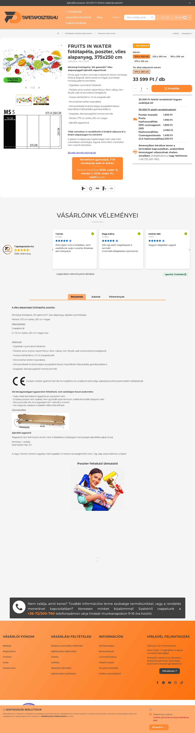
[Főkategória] (58, 33)
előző (176, 33)
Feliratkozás (168, 671)
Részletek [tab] (77, 296)
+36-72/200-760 (41, 614)
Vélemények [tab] (116, 296)
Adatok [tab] (96, 296)
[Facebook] (157, 683)
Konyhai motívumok (106, 33)
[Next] (60, 100)
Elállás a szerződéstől (110, 673)
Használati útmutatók (78, 17)
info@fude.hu (159, 155)
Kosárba (173, 88)
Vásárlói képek (106, 662)
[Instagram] (176, 683)
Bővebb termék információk (82, 152)
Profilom (7, 657)
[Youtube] (170, 682)
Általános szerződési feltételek (67, 646)
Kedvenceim (9, 668)
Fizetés (55, 657)
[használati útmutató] (97, 489)
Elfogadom (157, 727)
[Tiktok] (182, 683)
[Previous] (4, 100)
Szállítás (55, 662)
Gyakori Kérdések (76, 23)
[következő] (39, 87)
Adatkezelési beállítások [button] (63, 673)
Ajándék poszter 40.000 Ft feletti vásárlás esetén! (95, 3)
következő (186, 33)
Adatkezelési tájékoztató (64, 651)
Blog (99, 17)
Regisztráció (9, 651)
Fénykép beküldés (108, 668)
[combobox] (139, 17)
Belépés (7, 646)
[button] (74, 12)
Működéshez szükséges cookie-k (169, 710)
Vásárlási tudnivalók (61, 668)
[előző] (26, 87)
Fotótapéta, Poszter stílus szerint (78, 33)
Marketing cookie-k (171, 717)
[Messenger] (163, 683)
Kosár (6, 662)
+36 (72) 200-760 (148, 159)
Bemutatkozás (106, 651)
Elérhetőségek (106, 646)
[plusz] (147, 88)
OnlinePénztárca (107, 657)
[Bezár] (189, 3)
